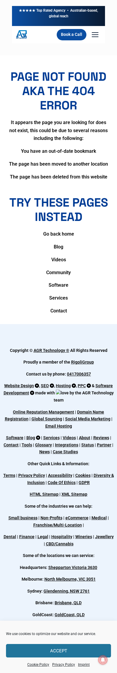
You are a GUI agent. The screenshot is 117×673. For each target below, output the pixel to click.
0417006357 (79, 374)
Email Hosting (58, 426)
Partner (104, 444)
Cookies (83, 475)
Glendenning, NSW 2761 (67, 591)
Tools (27, 444)
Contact (58, 311)
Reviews (101, 437)
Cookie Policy (38, 665)
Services (58, 298)
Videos (58, 260)
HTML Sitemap (44, 494)
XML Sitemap (74, 494)
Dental (10, 536)
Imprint (84, 665)
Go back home (58, 234)
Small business (23, 517)
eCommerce (76, 517)
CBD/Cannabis (60, 543)
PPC (82, 385)
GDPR (84, 482)
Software (58, 285)
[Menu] (95, 35)
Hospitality (61, 536)
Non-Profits (51, 517)
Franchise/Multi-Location (57, 525)
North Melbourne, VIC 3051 (70, 579)
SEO (45, 385)
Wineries (83, 536)
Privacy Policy (63, 665)
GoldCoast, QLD (70, 614)
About (84, 437)
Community (58, 272)
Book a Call (71, 34)
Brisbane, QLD (68, 602)
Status (87, 444)
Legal (43, 536)
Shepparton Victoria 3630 (72, 567)
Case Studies (65, 451)
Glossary (43, 444)
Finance (26, 536)
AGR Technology (50, 350)
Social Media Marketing (87, 418)
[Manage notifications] (103, 660)
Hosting (63, 385)
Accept (58, 651)
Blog (58, 247)
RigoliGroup (82, 362)
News (44, 451)
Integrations (66, 444)
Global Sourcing (47, 418)
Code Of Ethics (62, 482)
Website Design (19, 385)
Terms (9, 475)
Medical (99, 517)
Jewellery (104, 536)
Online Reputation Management (43, 412)
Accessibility (60, 475)
